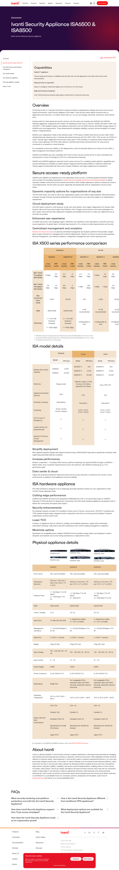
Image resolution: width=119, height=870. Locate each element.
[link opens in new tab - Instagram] (94, 833)
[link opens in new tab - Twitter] (85, 833)
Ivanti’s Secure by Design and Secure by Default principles (84, 180)
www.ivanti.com (38, 778)
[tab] (25, 3)
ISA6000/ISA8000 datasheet (80, 743)
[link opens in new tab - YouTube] (103, 833)
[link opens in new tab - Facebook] (98, 833)
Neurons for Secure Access (42, 232)
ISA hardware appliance (10, 78)
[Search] (94, 3)
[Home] (15, 3)
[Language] (90, 3)
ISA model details (8, 73)
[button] (72, 850)
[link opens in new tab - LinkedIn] (89, 833)
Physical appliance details (11, 82)
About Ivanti (7, 86)
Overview (6, 58)
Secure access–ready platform (12, 63)
